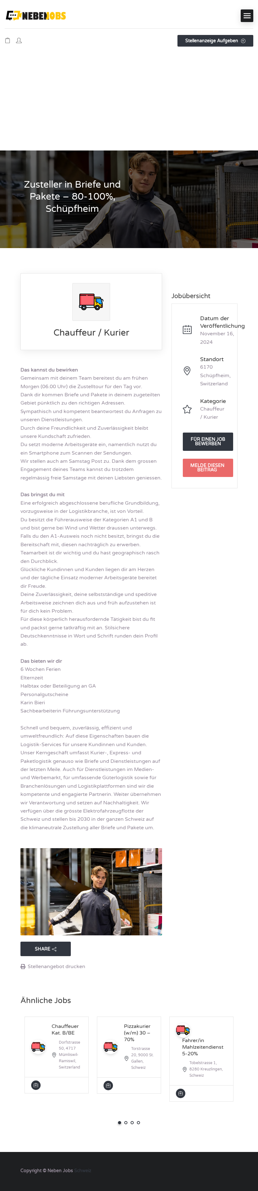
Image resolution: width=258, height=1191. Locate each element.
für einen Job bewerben (208, 441)
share (42, 949)
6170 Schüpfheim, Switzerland (215, 375)
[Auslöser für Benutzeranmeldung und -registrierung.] (19, 41)
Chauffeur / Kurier (91, 332)
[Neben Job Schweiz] (36, 16)
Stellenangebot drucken (56, 966)
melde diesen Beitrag (207, 468)
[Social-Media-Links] (232, 1170)
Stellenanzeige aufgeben (212, 40)
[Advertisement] (129, 103)
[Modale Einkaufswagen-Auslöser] (7, 41)
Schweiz (82, 1170)
